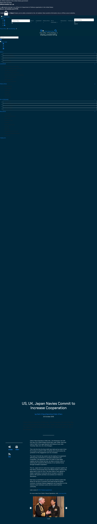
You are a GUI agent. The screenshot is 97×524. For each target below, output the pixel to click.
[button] (48, 3)
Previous (30, 508)
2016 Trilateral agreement (45, 490)
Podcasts (7, 122)
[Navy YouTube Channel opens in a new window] (4, 25)
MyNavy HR (7, 102)
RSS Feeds (7, 129)
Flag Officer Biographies (10, 81)
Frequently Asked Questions (11, 131)
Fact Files (7, 127)
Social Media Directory (10, 116)
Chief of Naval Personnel (10, 77)
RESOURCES (3, 111)
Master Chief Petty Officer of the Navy (14, 75)
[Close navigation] (1, 40)
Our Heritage (8, 61)
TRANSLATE (3, 138)
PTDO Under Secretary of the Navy (13, 68)
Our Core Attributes (10, 57)
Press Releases (8, 88)
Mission (7, 59)
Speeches (7, 93)
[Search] (56, 31)
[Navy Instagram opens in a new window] (4, 23)
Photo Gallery (8, 114)
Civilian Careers (8, 109)
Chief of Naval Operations (11, 70)
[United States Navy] (6, 17)
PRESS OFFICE (3, 84)
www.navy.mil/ (62, 493)
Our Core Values (9, 54)
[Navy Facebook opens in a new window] (4, 20)
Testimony (7, 90)
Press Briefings (12, 28)
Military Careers (9, 106)
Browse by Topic (9, 120)
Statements (7, 95)
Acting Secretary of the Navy (12, 66)
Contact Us (7, 135)
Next (66, 508)
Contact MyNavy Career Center (12, 104)
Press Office (3, 28)
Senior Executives (9, 79)
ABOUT (1, 52)
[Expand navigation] (41, 31)
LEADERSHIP (3, 64)
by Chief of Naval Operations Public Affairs (48, 414)
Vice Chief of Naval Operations (12, 73)
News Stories (8, 97)
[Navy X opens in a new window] (4, 22)
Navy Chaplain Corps (9, 124)
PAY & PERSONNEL (4, 99)
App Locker (7, 118)
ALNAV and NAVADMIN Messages (12, 133)
